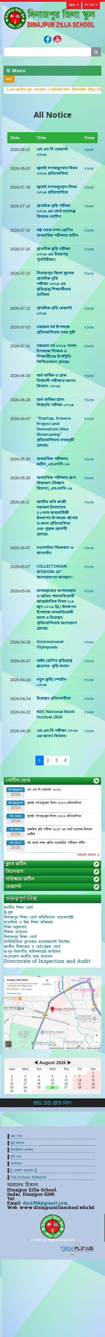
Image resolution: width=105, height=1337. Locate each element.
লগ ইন (90, 5)
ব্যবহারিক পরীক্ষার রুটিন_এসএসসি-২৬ (53, 461)
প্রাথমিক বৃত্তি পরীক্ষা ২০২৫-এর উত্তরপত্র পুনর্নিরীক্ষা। (53, 254)
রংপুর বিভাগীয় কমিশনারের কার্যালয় (32, 951)
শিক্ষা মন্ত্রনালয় (15, 927)
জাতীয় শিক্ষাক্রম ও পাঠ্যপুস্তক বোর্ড (32, 946)
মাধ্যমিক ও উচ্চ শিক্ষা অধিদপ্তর (28, 922)
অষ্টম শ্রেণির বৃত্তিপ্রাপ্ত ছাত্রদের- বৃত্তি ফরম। (54, 663)
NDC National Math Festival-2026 (56, 714)
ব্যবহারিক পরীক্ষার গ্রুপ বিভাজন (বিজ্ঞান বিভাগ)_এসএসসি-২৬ (56, 483)
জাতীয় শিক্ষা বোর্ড (18, 907)
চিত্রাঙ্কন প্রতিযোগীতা (54, 698)
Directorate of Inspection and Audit (47, 961)
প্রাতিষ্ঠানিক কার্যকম (21, 1150)
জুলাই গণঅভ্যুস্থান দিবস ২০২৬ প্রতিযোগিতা (57, 189)
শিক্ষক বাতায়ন (15, 932)
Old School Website (28, 1177)
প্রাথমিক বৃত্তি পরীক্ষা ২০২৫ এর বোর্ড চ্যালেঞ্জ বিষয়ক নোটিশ (56, 211)
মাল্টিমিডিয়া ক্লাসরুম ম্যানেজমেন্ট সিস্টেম (37, 941)
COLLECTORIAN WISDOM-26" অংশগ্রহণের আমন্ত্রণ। (55, 572)
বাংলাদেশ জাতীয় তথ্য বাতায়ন (28, 956)
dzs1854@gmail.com (45, 1203)
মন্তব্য (73, 5)
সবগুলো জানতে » (88, 855)
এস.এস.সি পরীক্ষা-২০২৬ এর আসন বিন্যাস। (57, 733)
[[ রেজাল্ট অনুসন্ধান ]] (23, 1170)
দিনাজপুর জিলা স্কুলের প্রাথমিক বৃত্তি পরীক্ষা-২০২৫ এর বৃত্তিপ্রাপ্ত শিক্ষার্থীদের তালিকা (55, 284)
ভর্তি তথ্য (15, 1157)
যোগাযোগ (16, 1164)
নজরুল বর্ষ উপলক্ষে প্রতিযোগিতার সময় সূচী (56, 329)
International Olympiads (50, 644)
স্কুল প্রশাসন (17, 1143)
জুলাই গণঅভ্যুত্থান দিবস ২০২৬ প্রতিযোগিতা (57, 171)
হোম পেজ (15, 1136)
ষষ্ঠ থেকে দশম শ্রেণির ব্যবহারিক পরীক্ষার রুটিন (57, 233)
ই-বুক (8, 912)
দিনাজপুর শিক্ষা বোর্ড (20, 936)
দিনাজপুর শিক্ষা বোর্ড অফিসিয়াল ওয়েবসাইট (39, 917)
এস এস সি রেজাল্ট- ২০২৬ (44, 789)
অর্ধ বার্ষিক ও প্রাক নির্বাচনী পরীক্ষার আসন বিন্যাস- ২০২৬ (56, 381)
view (89, 150)
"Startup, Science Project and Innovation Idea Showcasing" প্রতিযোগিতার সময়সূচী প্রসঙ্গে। (55, 432)
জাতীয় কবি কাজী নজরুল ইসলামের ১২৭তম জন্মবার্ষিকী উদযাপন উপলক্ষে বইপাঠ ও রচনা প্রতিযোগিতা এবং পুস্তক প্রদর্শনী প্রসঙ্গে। (57, 518)
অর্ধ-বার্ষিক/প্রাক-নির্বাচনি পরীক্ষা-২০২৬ (55, 402)
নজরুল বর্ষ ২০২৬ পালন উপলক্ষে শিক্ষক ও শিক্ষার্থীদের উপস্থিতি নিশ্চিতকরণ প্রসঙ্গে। (56, 354)
